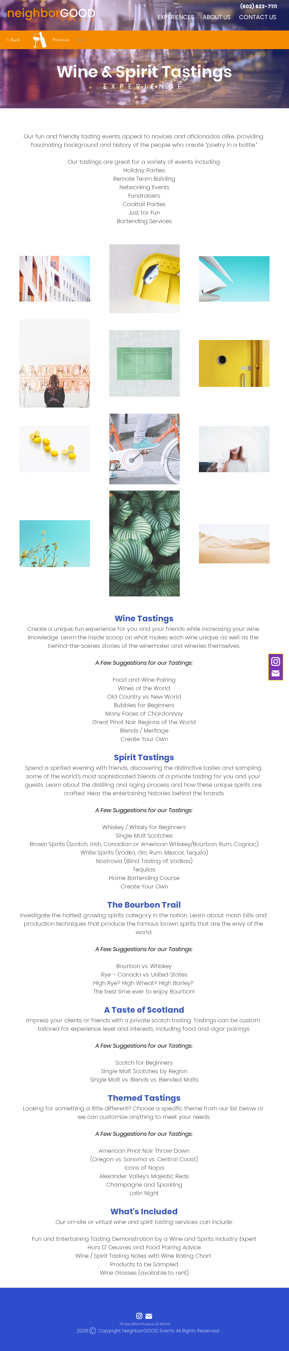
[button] (175, 17)
